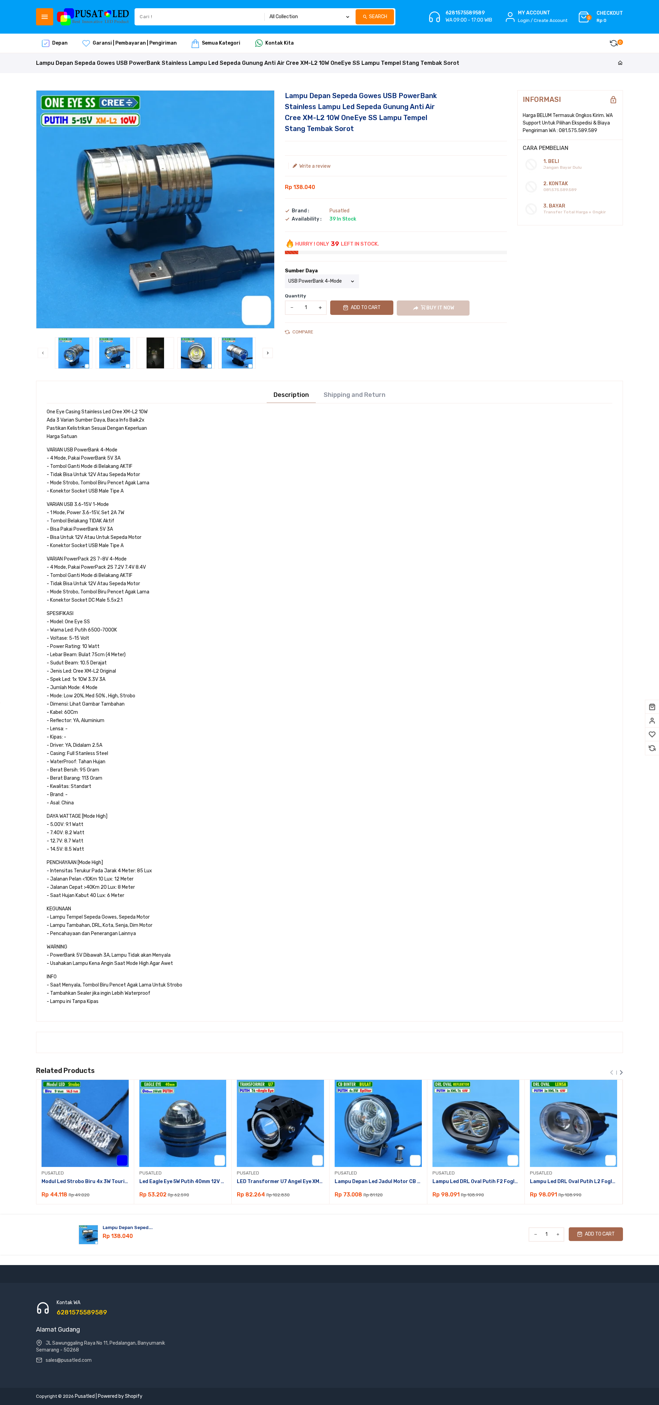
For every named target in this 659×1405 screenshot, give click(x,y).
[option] (73, 353)
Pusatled (339, 211)
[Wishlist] (652, 734)
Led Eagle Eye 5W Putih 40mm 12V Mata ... (183, 1181)
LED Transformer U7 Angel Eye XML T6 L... (280, 1181)
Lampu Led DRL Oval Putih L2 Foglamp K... (573, 1181)
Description (291, 395)
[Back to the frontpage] (620, 63)
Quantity (295, 295)
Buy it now (440, 308)
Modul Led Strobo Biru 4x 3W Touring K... (85, 1181)
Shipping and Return (354, 395)
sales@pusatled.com (69, 1360)
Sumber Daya (301, 271)
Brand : (300, 211)
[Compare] (652, 748)
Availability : (307, 219)
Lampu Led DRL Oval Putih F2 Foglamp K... (476, 1181)
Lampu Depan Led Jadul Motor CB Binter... (378, 1181)
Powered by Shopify (120, 1396)
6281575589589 (465, 13)
